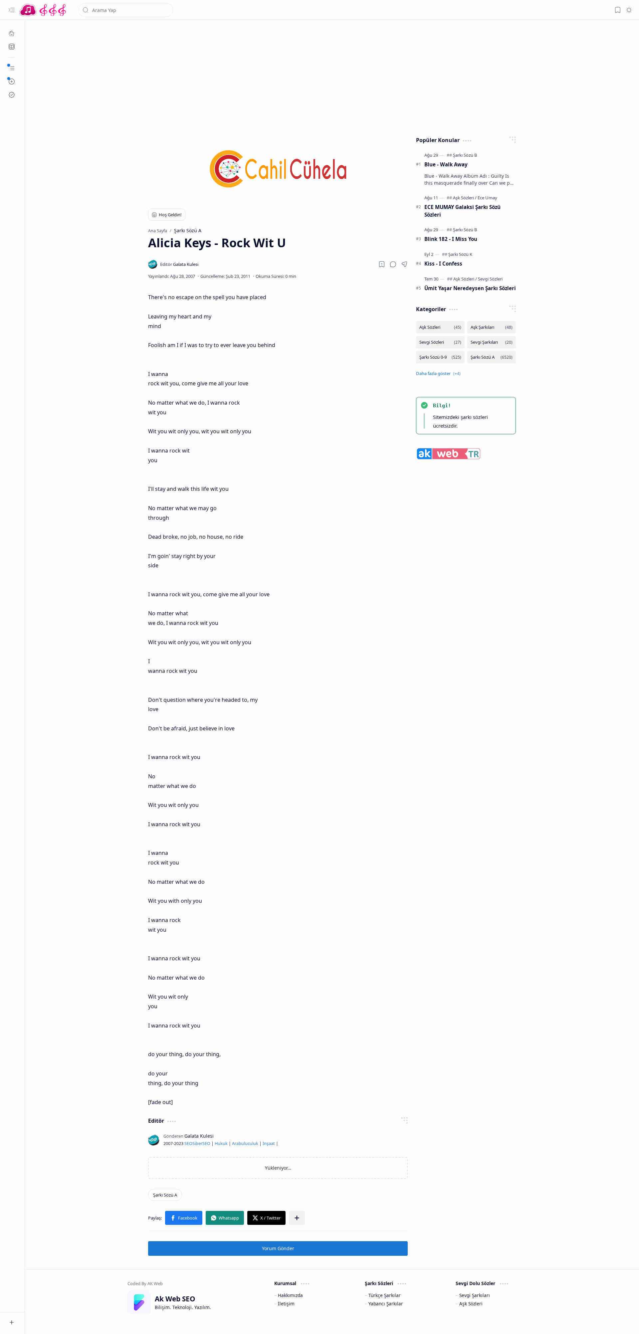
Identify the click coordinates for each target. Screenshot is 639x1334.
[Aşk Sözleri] (465, 198)
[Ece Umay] (487, 198)
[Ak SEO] (11, 46)
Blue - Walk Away (446, 164)
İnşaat (269, 1143)
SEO (188, 1143)
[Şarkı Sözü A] (165, 1195)
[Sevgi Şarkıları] (491, 342)
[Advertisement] (327, 76)
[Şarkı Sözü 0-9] (440, 357)
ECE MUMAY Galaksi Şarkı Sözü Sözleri (462, 211)
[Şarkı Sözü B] (465, 155)
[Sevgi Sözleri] (490, 279)
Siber (197, 1143)
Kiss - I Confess (443, 263)
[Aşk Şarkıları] (491, 327)
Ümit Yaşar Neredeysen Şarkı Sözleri (470, 288)
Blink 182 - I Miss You (450, 239)
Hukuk (221, 1143)
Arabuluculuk (245, 1143)
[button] (12, 10)
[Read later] (382, 264)
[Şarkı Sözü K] (460, 254)
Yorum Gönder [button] (278, 1248)
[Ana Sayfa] (11, 33)
